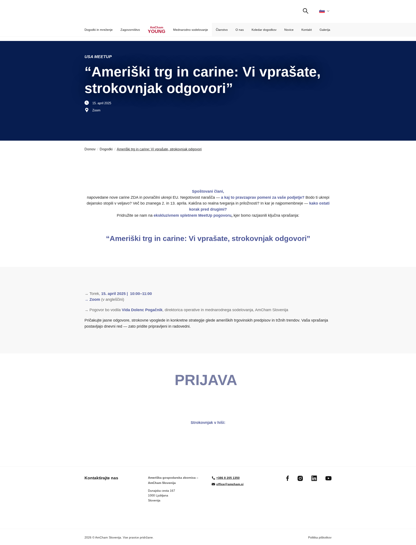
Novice (289, 29)
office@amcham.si (230, 484)
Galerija (325, 29)
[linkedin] (314, 478)
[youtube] (328, 478)
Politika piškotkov (320, 537)
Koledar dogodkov (264, 29)
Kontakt (306, 29)
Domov (90, 149)
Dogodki (106, 149)
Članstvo (222, 29)
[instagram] (300, 478)
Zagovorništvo (130, 29)
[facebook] (287, 478)
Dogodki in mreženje (98, 29)
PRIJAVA (208, 380)
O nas (240, 29)
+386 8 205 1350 (228, 478)
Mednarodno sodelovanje (190, 29)
